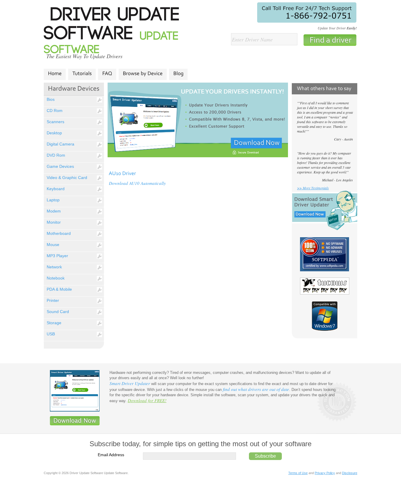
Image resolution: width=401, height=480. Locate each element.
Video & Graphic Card (67, 177)
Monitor (54, 222)
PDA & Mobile (59, 289)
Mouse (53, 244)
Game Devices (60, 166)
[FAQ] (107, 73)
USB (51, 334)
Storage (54, 322)
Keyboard (56, 188)
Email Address (111, 454)
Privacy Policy (325, 473)
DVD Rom (56, 155)
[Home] (55, 73)
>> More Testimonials (313, 187)
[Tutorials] (82, 73)
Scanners (55, 121)
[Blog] (178, 73)
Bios (51, 99)
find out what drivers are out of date (256, 389)
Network (54, 267)
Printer (53, 300)
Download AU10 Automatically (137, 183)
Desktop (54, 133)
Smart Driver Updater (129, 383)
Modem (54, 211)
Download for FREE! (147, 400)
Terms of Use (298, 473)
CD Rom (55, 110)
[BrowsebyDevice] (143, 73)
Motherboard (59, 233)
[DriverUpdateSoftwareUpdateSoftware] (115, 31)
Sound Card (58, 311)
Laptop (53, 200)
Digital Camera (60, 144)
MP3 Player (57, 255)
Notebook (56, 278)
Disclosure (349, 473)
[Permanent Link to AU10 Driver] (122, 172)
